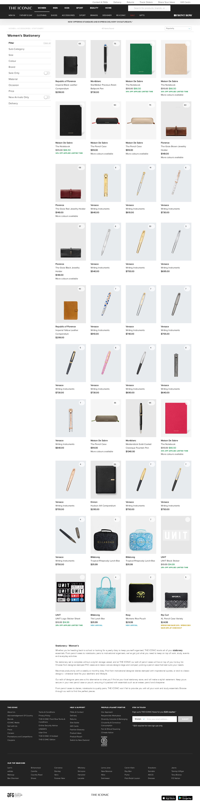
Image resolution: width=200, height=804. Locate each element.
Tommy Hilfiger (177, 771)
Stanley (57, 771)
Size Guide (74, 723)
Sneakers (152, 768)
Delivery (117, 2)
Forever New (59, 778)
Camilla (34, 771)
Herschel (81, 775)
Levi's (9, 768)
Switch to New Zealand (79, 740)
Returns (130, 2)
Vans (56, 775)
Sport (79, 8)
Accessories (23, 28)
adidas (10, 771)
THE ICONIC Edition (47, 740)
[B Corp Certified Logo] (115, 741)
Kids (67, 8)
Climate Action (107, 733)
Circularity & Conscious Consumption (111, 724)
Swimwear (105, 778)
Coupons (11, 740)
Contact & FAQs (100, 2)
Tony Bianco (176, 775)
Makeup (10, 775)
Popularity (170, 28)
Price (11, 91)
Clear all (47, 43)
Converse (58, 768)
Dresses (151, 778)
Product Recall (76, 737)
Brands (10, 719)
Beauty (94, 8)
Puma (127, 775)
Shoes (33, 778)
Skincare (81, 771)
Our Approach (107, 712)
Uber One (43, 733)
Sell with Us (12, 726)
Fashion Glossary (77, 730)
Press (9, 730)
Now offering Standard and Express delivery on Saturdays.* (100, 22)
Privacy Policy (44, 716)
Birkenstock (36, 768)
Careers (10, 733)
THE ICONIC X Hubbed (48, 736)
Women (42, 8)
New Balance (106, 771)
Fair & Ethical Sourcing (110, 729)
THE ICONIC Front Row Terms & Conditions (52, 720)
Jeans (173, 768)
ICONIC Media (13, 723)
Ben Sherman (13, 778)
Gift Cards (185, 2)
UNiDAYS (43, 729)
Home (108, 8)
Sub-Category (16, 49)
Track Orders (146, 2)
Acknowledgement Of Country (20, 716)
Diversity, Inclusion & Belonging (114, 719)
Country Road (36, 775)
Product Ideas (76, 733)
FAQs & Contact (76, 712)
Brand (12, 67)
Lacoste (81, 778)
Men (55, 8)
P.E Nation (175, 778)
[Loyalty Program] (184, 15)
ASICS (150, 775)
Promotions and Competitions (19, 737)
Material (13, 79)
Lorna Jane (105, 768)
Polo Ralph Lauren (132, 778)
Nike (103, 775)
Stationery (38, 28)
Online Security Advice (48, 726)
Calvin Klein (130, 768)
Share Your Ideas (166, 2)
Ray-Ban (128, 771)
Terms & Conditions (47, 712)
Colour (12, 61)
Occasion (14, 85)
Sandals (151, 771)
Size (11, 55)
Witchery (81, 768)
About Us (11, 712)
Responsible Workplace (111, 716)
